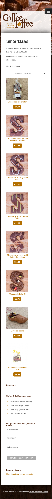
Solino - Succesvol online (38, 492)
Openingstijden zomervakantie (19, 474)
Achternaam (12, 447)
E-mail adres (12, 430)
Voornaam (11, 438)
